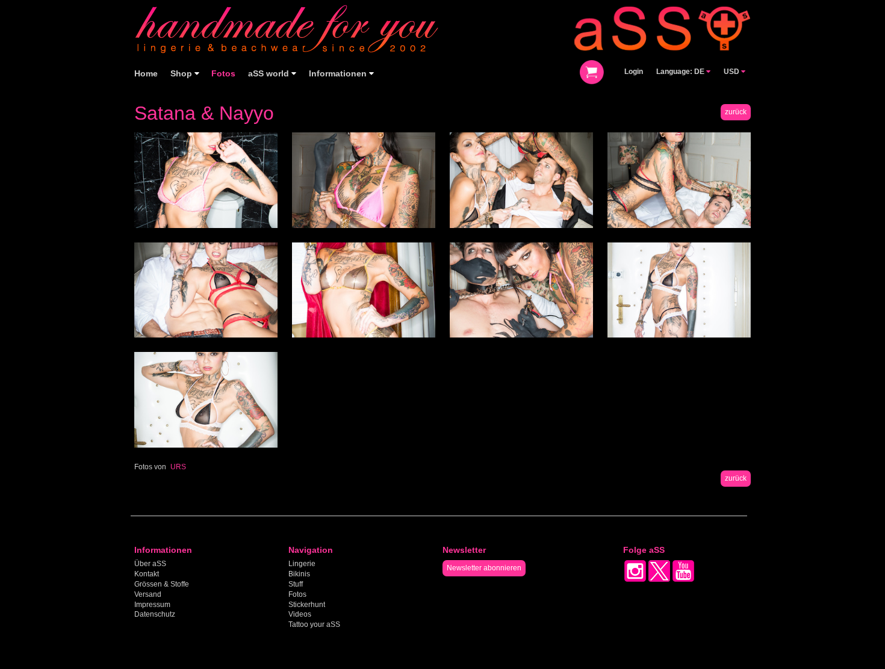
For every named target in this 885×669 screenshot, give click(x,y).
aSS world (269, 73)
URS (178, 467)
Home (146, 73)
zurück (736, 112)
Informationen (339, 73)
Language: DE (681, 71)
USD (732, 71)
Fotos (223, 73)
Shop (182, 73)
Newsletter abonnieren (484, 568)
